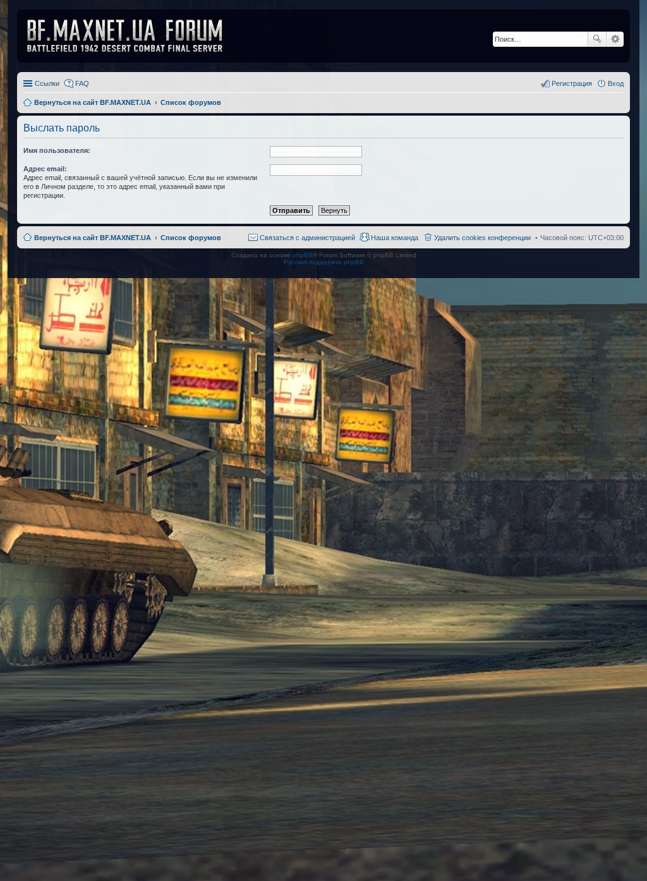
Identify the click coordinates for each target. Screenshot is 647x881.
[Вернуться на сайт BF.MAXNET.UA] (132, 36)
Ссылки (47, 83)
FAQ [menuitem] (82, 83)
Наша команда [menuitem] (394, 237)
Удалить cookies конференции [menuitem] (482, 237)
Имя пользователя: (56, 150)
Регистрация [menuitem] (572, 83)
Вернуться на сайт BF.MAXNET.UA (92, 237)
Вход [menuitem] (616, 83)
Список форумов (190, 237)
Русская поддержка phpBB (324, 261)
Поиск (597, 39)
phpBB (303, 255)
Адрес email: (45, 169)
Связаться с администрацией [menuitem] (307, 237)
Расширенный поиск (615, 39)
